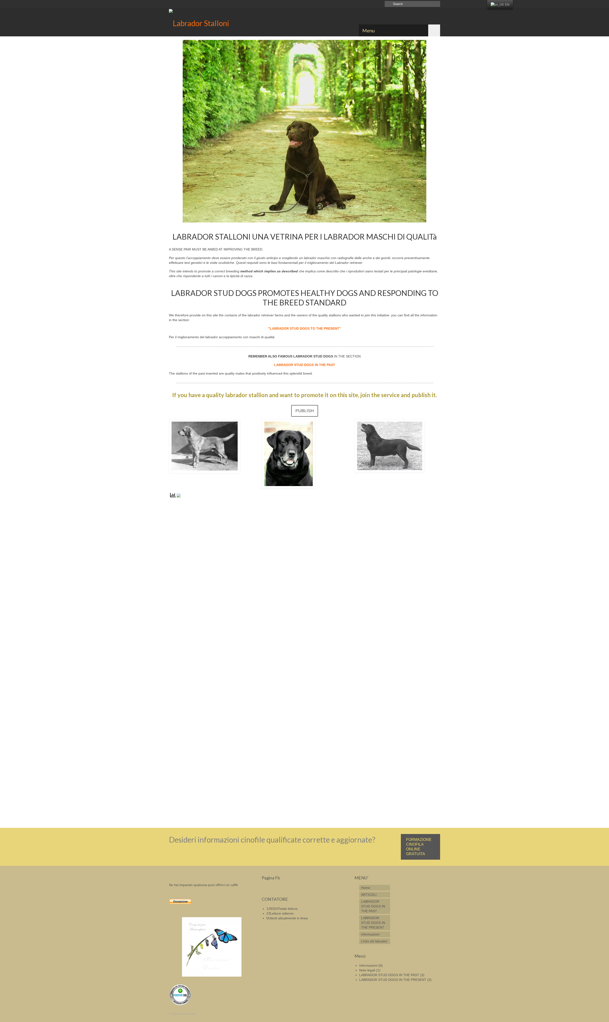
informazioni (368, 965)
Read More (252, 805)
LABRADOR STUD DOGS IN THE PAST (389, 975)
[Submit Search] (388, 4)
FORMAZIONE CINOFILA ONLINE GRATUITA (419, 847)
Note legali (367, 970)
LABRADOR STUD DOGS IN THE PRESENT (392, 980)
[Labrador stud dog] (212, 22)
